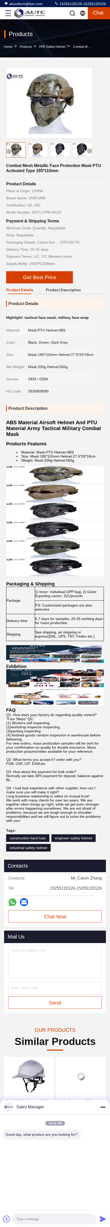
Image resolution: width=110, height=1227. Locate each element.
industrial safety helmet (28, 848)
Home (8, 47)
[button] (89, 151)
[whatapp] (12, 902)
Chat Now (55, 916)
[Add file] (6, 1218)
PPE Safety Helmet (52, 47)
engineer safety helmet (73, 838)
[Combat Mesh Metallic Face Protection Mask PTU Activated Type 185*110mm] (49, 103)
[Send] (103, 1218)
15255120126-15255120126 (82, 4)
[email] (24, 902)
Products (26, 47)
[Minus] (103, 1107)
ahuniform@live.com (25, 4)
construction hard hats (28, 838)
